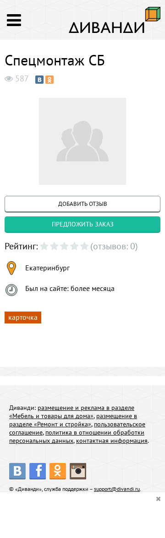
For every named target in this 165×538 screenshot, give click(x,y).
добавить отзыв (82, 204)
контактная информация (112, 440)
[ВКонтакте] (39, 79)
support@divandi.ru (117, 488)
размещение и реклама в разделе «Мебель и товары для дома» (71, 412)
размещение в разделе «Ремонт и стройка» (73, 420)
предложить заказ (83, 224)
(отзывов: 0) (114, 246)
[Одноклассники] (49, 79)
